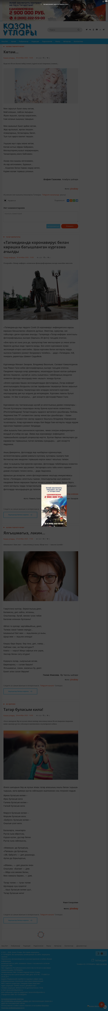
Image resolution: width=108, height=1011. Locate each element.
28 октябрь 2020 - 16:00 (24, 715)
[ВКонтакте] (68, 200)
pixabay (74, 188)
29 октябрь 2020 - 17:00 (24, 539)
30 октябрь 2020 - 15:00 (25, 257)
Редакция (35, 41)
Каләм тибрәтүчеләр (15, 46)
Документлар (81, 946)
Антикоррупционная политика (12, 999)
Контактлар (78, 41)
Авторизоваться (53, 226)
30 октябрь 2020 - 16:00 (24, 58)
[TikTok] (99, 30)
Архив (13, 41)
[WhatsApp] (74, 200)
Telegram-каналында (50, 195)
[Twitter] (86, 30)
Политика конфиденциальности (12, 1008)
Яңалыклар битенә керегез (18, 515)
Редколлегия (47, 41)
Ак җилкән (11, 704)
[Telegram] (103, 30)
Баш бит (5, 41)
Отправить (69, 226)
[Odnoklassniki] (93, 30)
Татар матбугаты (13, 237)
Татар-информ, (9, 257)
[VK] (89, 30)
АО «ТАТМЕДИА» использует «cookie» (14, 1001)
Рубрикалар (23, 41)
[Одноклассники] (71, 200)
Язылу (57, 41)
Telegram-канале (47, 509)
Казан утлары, (9, 58)
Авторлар (67, 41)
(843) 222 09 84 (101, 964)
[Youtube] (96, 30)
